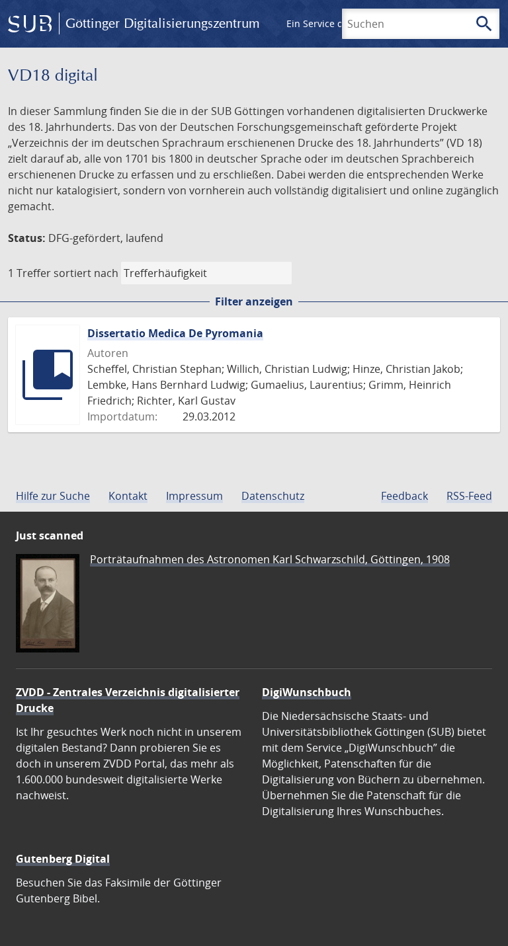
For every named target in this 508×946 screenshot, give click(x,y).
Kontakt (128, 496)
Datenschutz (272, 496)
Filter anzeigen (254, 301)
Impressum (194, 496)
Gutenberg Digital (63, 858)
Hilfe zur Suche (53, 496)
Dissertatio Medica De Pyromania (175, 333)
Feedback (404, 496)
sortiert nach (86, 273)
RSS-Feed (469, 496)
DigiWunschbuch (306, 692)
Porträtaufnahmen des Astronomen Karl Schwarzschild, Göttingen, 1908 (270, 559)
